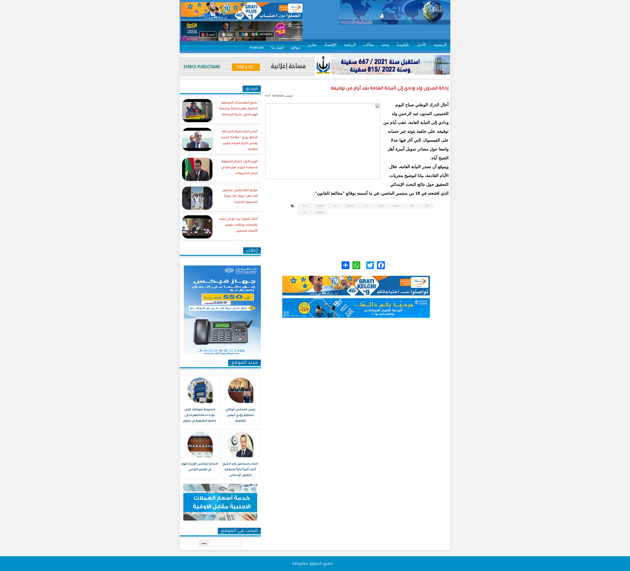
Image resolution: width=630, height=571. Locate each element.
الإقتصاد (330, 45)
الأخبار (421, 45)
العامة (396, 206)
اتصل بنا (277, 47)
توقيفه (320, 212)
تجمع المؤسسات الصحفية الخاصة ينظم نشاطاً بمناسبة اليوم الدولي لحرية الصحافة (239, 109)
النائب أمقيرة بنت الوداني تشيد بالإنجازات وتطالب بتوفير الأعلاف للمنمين (238, 225)
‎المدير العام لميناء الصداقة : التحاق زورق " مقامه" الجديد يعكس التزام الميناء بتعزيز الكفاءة (239, 140)
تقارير (312, 45)
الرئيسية (440, 45)
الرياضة (350, 45)
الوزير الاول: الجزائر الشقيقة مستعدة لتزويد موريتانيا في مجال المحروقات (239, 167)
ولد (335, 206)
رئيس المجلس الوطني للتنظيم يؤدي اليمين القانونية (240, 415)
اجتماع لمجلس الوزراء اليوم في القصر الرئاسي (199, 467)
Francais (257, 47)
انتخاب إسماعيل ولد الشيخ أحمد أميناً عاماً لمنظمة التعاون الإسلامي (240, 470)
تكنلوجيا (403, 45)
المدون (320, 206)
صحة (385, 45)
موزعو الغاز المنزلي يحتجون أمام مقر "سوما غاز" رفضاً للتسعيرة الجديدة (240, 196)
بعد (411, 206)
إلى (365, 206)
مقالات (368, 45)
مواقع (295, 47)
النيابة (381, 206)
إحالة (304, 206)
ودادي (350, 206)
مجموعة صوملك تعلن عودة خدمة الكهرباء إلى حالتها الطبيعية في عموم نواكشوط (199, 418)
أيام (427, 206)
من (304, 212)
